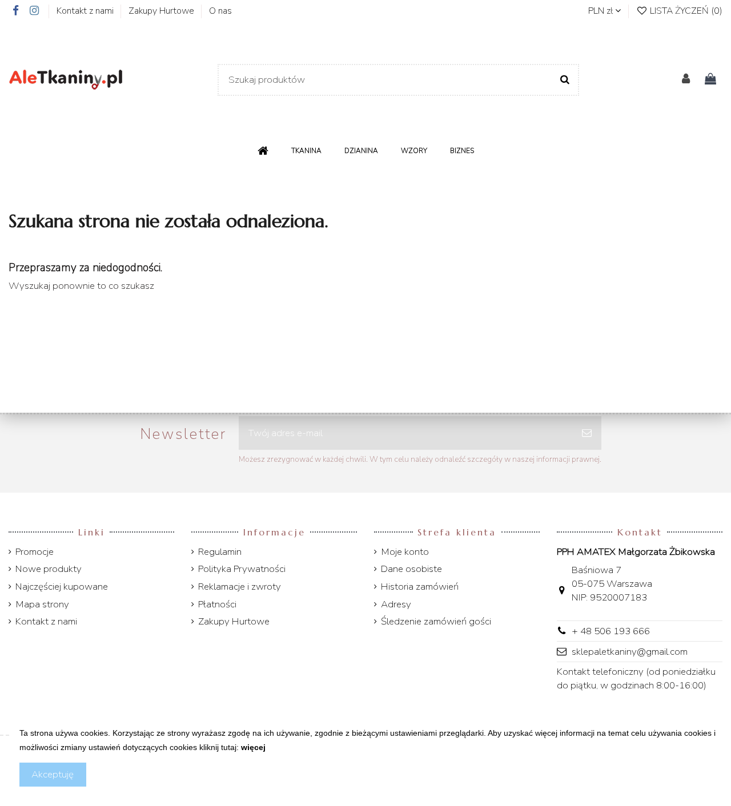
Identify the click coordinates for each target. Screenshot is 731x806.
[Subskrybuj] (586, 433)
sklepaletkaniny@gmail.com (630, 651)
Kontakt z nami (86, 11)
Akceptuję (52, 774)
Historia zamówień (420, 586)
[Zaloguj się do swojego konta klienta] (685, 80)
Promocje (34, 551)
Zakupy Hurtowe (162, 11)
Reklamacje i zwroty (239, 586)
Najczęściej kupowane (61, 586)
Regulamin (220, 551)
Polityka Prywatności (242, 568)
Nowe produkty (48, 568)
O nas (220, 11)
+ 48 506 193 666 (611, 631)
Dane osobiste (411, 568)
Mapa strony (42, 604)
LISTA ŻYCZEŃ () (685, 11)
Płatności (217, 604)
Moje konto (405, 551)
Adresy (396, 604)
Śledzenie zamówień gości (436, 621)
